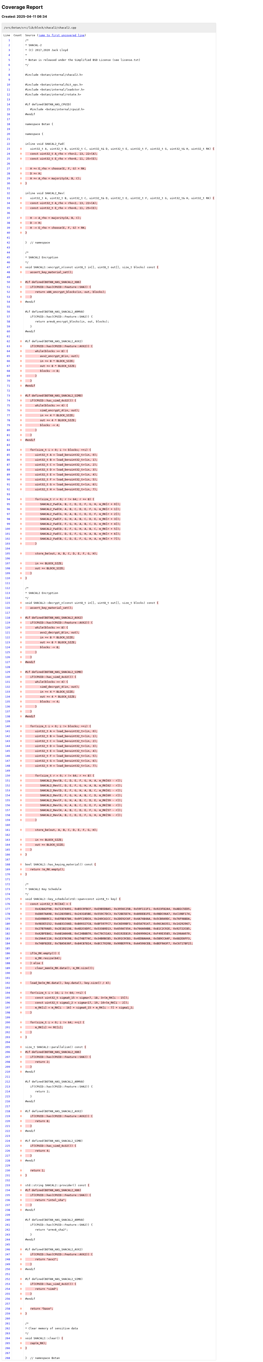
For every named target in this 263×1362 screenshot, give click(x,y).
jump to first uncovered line (61, 35)
